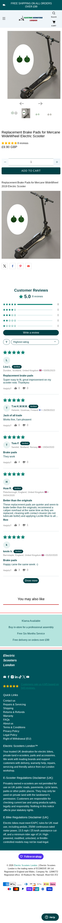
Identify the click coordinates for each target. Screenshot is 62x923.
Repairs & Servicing (14, 704)
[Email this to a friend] (28, 266)
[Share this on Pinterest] (20, 266)
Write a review (31, 332)
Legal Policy (10, 735)
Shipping (8, 708)
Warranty (8, 716)
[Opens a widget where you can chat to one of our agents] (50, 917)
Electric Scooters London (25, 865)
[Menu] (3, 19)
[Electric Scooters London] (31, 19)
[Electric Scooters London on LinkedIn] (16, 677)
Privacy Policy (11, 731)
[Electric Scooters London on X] (23, 677)
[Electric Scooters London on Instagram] (12, 677)
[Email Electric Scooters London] (4, 677)
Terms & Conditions (14, 727)
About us (8, 723)
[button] (9, 143)
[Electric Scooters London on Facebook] (8, 677)
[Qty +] (56, 161)
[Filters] (6, 342)
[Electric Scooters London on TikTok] (20, 677)
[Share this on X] (5, 266)
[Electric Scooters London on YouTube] (27, 677)
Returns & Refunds (14, 712)
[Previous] (21, 103)
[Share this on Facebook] (13, 266)
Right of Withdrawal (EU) (17, 738)
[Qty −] (5, 161)
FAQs (6, 719)
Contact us (9, 700)
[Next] (40, 103)
